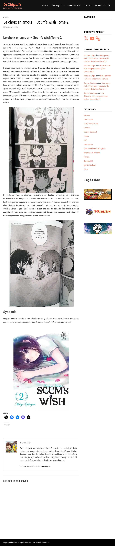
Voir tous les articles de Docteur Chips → (35, 466)
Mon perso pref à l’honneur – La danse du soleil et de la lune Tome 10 (96, 58)
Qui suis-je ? (100, 5)
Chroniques (57, 5)
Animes (87, 115)
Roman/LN (88, 161)
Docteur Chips (89, 55)
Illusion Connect (90, 132)
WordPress (40, 542)
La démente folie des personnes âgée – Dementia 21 (97, 68)
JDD (85, 140)
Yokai (86, 169)
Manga (5, 17)
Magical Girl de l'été (92, 152)
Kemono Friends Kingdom (95, 148)
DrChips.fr (12, 4)
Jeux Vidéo (88, 144)
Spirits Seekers (74, 5)
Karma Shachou (90, 83)
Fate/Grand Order (91, 123)
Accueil (45, 5)
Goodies (88, 5)
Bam (48, 542)
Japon (86, 136)
